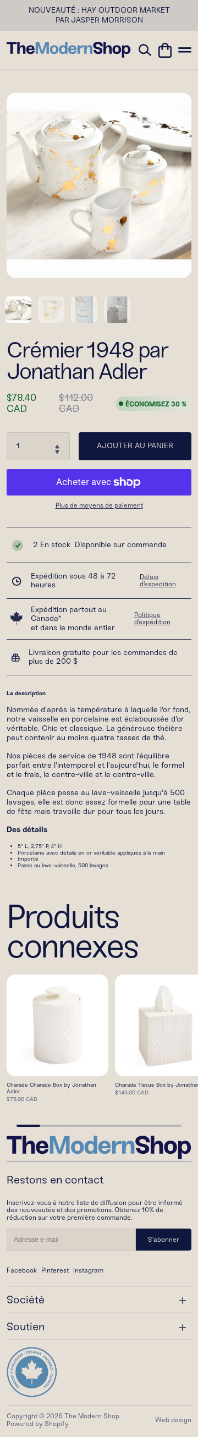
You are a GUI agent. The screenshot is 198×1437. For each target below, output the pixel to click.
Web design (173, 1420)
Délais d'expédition (158, 580)
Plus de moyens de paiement (99, 505)
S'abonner (163, 1239)
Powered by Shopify (38, 1424)
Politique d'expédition (152, 618)
